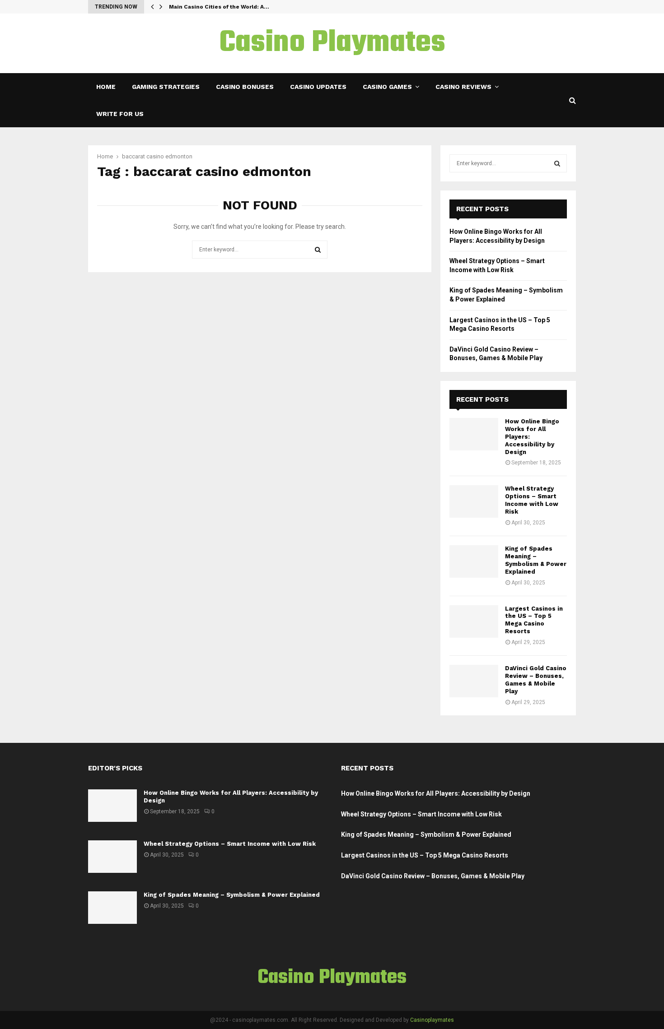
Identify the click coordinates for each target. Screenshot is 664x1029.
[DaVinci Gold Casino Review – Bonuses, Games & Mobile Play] (473, 681)
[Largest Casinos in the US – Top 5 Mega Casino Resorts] (473, 621)
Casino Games (387, 86)
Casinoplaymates (432, 1020)
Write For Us (120, 113)
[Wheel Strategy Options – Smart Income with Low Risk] (473, 501)
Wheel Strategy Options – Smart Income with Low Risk (531, 500)
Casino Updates (318, 86)
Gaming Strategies (166, 86)
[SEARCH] (557, 163)
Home (106, 86)
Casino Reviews (463, 86)
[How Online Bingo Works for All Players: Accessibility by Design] (473, 434)
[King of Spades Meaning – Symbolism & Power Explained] (473, 561)
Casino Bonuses (245, 86)
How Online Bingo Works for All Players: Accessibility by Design (435, 793)
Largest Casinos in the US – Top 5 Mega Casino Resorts (534, 620)
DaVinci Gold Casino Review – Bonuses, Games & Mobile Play (535, 680)
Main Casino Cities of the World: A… (219, 7)
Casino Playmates (332, 43)
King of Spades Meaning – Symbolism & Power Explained (535, 560)
